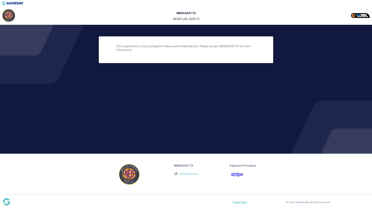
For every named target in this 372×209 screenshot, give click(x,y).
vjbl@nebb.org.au (189, 173)
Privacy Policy (240, 202)
